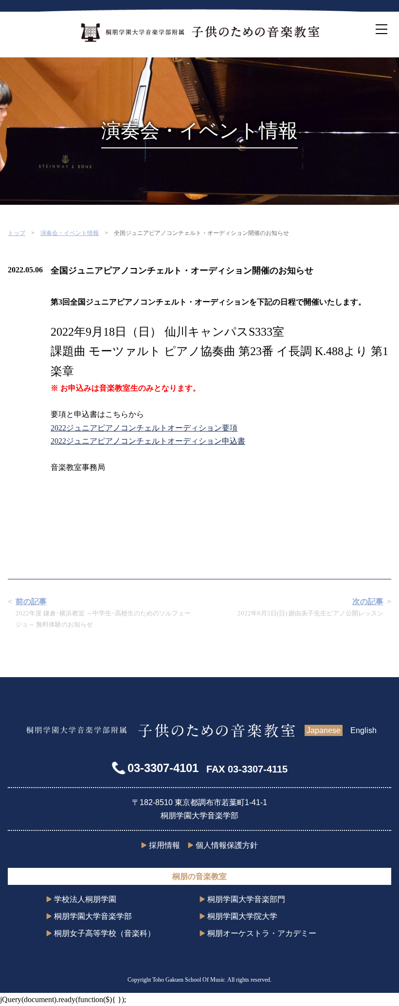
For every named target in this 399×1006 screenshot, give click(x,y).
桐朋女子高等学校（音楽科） (104, 933)
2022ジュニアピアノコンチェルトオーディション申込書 (148, 441)
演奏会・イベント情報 (69, 233)
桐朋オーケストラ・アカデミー (261, 933)
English (363, 730)
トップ (16, 233)
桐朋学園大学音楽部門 (246, 899)
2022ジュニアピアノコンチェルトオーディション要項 (144, 428)
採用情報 (164, 845)
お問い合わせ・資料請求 (389, 503)
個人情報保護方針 (227, 845)
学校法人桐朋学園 (85, 899)
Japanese (324, 730)
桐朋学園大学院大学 (242, 916)
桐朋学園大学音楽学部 (93, 916)
